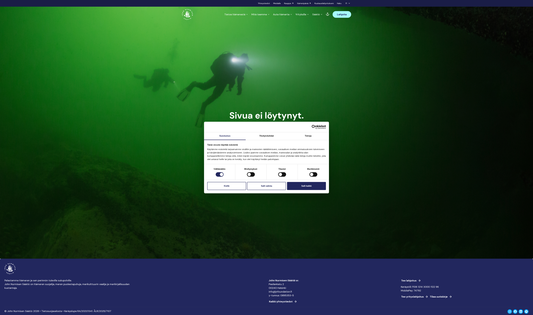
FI (346, 3)
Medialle (277, 3)
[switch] (251, 175)
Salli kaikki (306, 186)
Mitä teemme (259, 14)
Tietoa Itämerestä (234, 14)
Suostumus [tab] (225, 136)
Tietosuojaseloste (51, 311)
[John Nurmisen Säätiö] (187, 14)
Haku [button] (339, 3)
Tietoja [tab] (308, 136)
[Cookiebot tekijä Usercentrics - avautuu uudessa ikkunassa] (314, 127)
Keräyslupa (70, 311)
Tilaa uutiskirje (439, 296)
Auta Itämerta (281, 14)
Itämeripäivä (302, 3)
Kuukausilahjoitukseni (324, 3)
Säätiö (316, 14)
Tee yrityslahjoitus (412, 296)
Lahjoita (342, 14)
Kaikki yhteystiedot (281, 301)
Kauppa (287, 3)
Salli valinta (266, 186)
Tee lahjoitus (409, 280)
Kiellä (226, 186)
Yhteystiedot (264, 3)
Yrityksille (301, 14)
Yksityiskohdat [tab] (266, 136)
